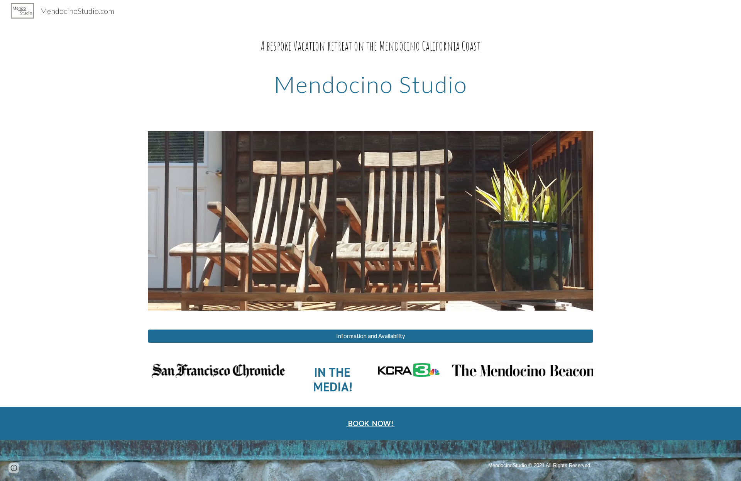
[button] (13, 467)
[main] (370, 66)
